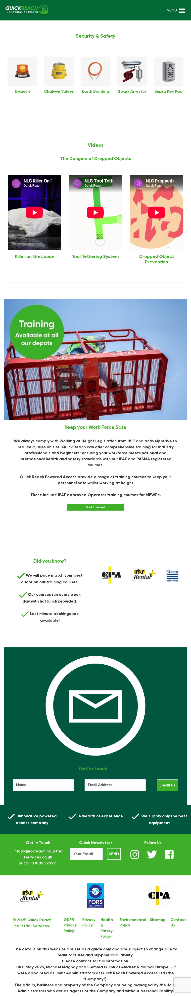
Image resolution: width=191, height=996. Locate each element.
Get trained (95, 507)
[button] (172, 10)
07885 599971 (44, 863)
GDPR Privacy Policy (70, 925)
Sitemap (158, 920)
